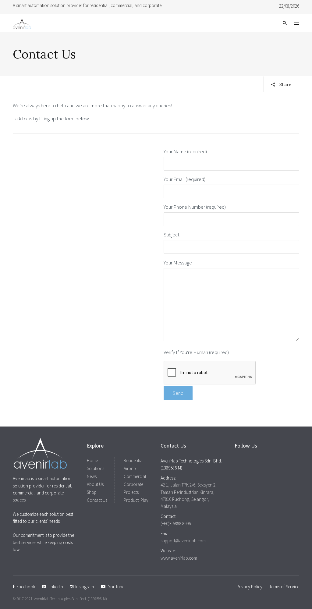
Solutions (95, 468)
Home (92, 460)
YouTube (114, 587)
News (92, 476)
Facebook (25, 587)
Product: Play (136, 500)
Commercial (135, 476)
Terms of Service (284, 587)
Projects (131, 492)
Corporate (133, 484)
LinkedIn (54, 587)
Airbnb (130, 468)
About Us (95, 484)
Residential (134, 460)
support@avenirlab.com (183, 540)
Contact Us (97, 500)
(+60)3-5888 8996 (176, 523)
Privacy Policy (249, 587)
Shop (92, 492)
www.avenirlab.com (179, 558)
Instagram (83, 587)
